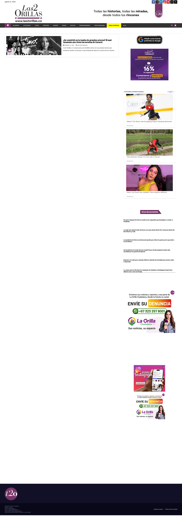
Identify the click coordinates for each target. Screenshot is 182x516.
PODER (37, 25)
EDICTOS (72, 25)
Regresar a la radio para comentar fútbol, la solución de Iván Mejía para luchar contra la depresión (149, 260)
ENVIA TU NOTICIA (114, 25)
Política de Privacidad (171, 509)
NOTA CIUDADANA (99, 25)
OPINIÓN (55, 25)
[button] (172, 25)
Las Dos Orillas (82, 45)
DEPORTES (46, 25)
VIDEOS (64, 25)
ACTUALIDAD (27, 25)
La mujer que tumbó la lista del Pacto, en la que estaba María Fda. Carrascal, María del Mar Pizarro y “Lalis (149, 230)
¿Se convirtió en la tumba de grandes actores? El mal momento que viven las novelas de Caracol (87, 41)
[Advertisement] (149, 348)
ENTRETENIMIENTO (84, 25)
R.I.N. (124, 25)
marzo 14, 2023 (69, 45)
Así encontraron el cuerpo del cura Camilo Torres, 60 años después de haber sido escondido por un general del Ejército (147, 250)
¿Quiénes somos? (158, 509)
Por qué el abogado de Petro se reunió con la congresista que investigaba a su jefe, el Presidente (148, 220)
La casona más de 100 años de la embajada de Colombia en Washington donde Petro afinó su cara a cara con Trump (148, 270)
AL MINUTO (16, 25)
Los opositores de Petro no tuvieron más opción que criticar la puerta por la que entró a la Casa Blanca (149, 240)
